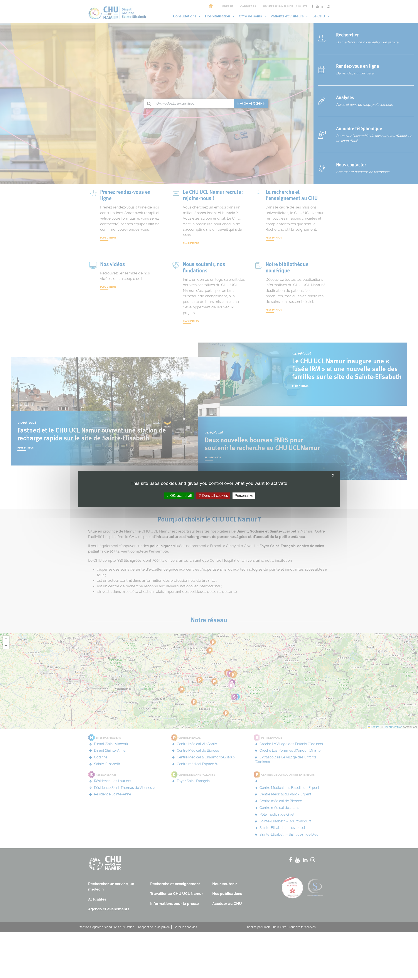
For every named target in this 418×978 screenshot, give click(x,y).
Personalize (244, 495)
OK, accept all (180, 495)
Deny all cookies (214, 495)
